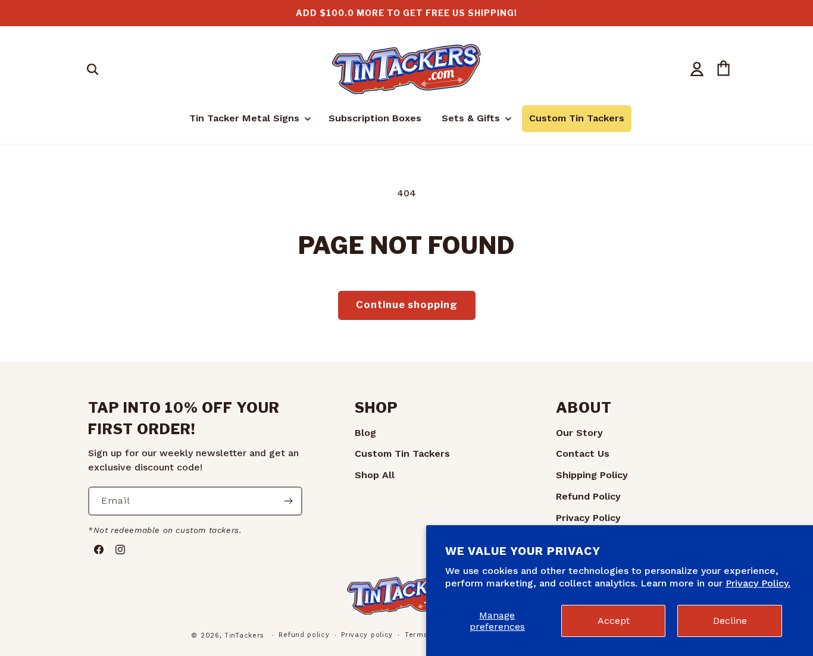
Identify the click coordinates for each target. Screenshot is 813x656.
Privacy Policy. (758, 583)
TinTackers (244, 635)
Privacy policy (367, 635)
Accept (614, 620)
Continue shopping (407, 304)
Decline (730, 620)
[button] (92, 69)
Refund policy (304, 635)
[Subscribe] (288, 501)
